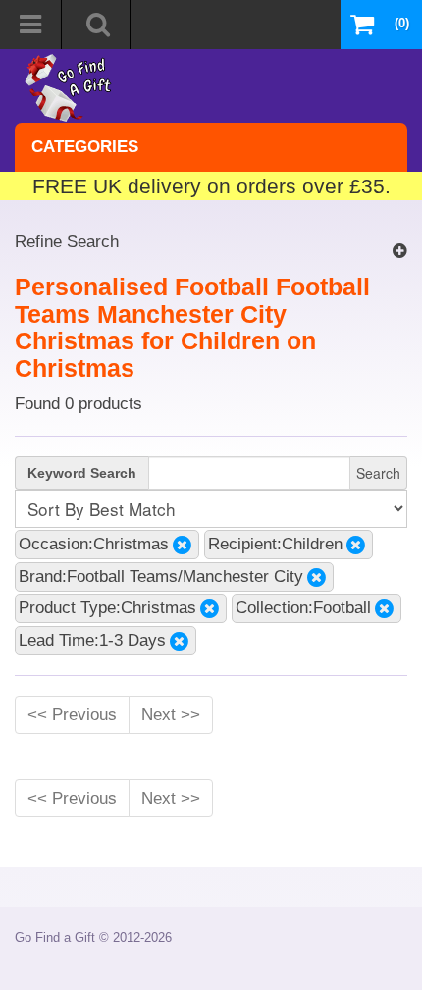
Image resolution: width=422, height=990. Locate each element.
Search (378, 473)
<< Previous (72, 714)
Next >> (170, 714)
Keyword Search (81, 473)
